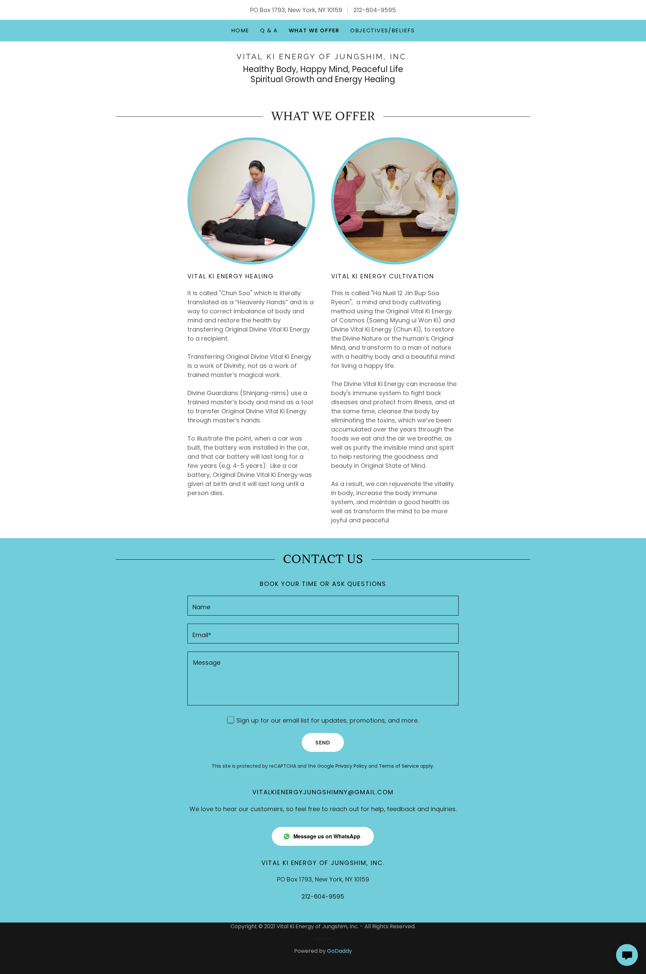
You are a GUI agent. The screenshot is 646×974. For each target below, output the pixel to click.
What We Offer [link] (314, 30)
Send (322, 742)
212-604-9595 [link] (374, 10)
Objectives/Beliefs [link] (382, 30)
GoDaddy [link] (339, 951)
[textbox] (322, 606)
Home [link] (240, 30)
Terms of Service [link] (399, 766)
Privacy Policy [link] (351, 766)
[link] (322, 57)
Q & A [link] (269, 30)
